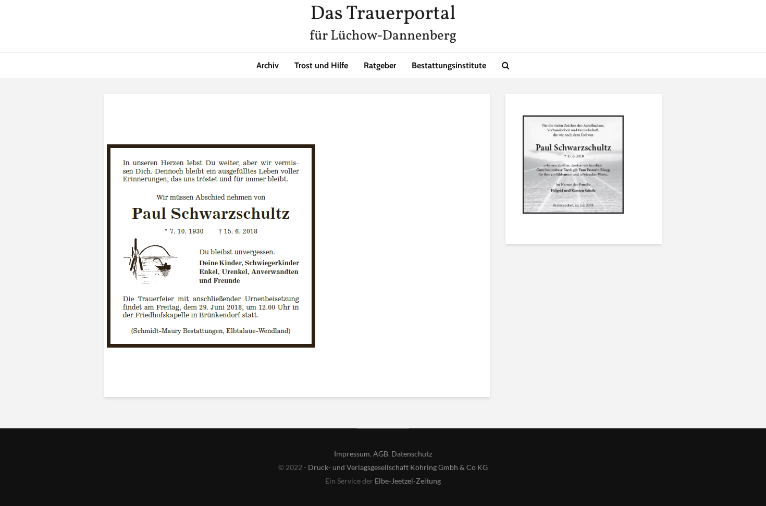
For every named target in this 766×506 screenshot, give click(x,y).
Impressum (352, 453)
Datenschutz (411, 453)
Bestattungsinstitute (449, 65)
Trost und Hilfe (321, 65)
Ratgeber (380, 65)
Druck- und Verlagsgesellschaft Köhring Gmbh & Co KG (398, 467)
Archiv (267, 65)
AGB (380, 453)
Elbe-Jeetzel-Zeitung (408, 480)
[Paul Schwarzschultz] (573, 166)
